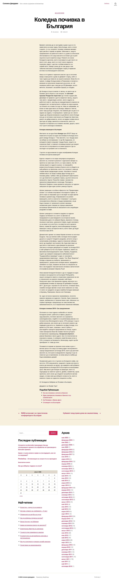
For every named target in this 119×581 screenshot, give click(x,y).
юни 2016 (65, 457)
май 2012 (65, 538)
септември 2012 (67, 528)
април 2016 (65, 459)
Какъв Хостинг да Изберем (29, 521)
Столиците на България (51, 402)
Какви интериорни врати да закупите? (33, 525)
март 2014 (65, 485)
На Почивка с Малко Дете (52, 400)
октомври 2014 (67, 468)
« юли (21, 496)
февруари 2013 (67, 516)
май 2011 (65, 564)
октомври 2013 (67, 497)
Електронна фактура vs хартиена (31, 529)
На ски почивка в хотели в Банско (55, 393)
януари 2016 (66, 464)
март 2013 (65, 514)
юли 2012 (65, 533)
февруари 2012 (67, 545)
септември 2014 (67, 471)
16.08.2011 (65, 32)
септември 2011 (67, 557)
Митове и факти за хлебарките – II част (33, 511)
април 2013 (65, 511)
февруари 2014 (67, 488)
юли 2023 (65, 437)
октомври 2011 (67, 554)
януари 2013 (66, 518)
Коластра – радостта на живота (31, 507)
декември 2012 (67, 521)
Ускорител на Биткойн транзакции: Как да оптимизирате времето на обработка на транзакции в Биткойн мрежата (37, 447)
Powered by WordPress (42, 577)
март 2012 (65, 542)
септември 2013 (67, 499)
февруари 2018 (67, 452)
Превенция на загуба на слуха (30, 514)
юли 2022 (65, 442)
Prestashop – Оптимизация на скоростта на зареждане (37, 459)
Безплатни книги (24, 462)
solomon (56, 32)
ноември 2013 (66, 495)
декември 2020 (67, 445)
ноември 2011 (66, 552)
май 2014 (65, 480)
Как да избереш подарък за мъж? (30, 466)
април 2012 (65, 540)
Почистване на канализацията (30, 545)
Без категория (59, 13)
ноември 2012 (66, 523)
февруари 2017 (67, 454)
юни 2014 (65, 478)
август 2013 (66, 502)
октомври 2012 (67, 526)
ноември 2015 (66, 466)
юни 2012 (65, 535)
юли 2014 (65, 476)
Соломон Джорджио (10, 3)
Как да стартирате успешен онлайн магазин (35, 541)
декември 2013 (67, 492)
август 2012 (66, 530)
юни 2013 (65, 507)
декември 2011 (67, 549)
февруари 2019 (67, 449)
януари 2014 (66, 490)
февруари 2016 (67, 461)
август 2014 (66, 473)
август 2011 (66, 559)
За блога (106, 3)
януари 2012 (66, 547)
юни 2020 (65, 447)
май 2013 (65, 509)
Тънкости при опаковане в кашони (32, 532)
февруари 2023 (67, 440)
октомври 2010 (67, 566)
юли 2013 (65, 504)
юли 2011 (65, 561)
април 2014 (65, 483)
